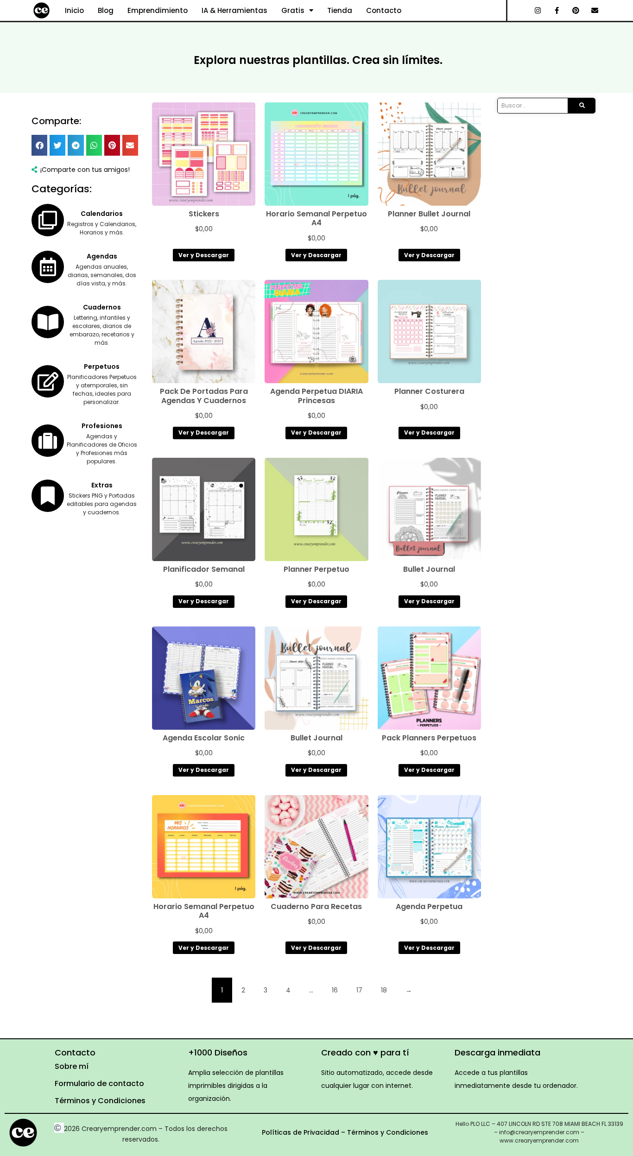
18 (384, 990)
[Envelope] (595, 11)
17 (359, 990)
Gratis (292, 10)
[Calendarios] (48, 220)
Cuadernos (102, 307)
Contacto (383, 10)
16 (335, 990)
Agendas (102, 256)
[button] (39, 145)
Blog (106, 10)
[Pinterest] (576, 11)
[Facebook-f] (557, 11)
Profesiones (102, 425)
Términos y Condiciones (100, 1100)
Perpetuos (102, 366)
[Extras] (48, 496)
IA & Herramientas (234, 10)
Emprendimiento (157, 10)
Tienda (339, 10)
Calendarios (102, 213)
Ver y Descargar (203, 255)
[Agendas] (48, 267)
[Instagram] (538, 11)
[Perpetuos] (48, 381)
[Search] (581, 105)
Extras (102, 485)
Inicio (74, 10)
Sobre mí (72, 1066)
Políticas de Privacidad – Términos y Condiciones (345, 1132)
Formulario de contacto (99, 1083)
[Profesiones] (48, 440)
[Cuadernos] (48, 322)
